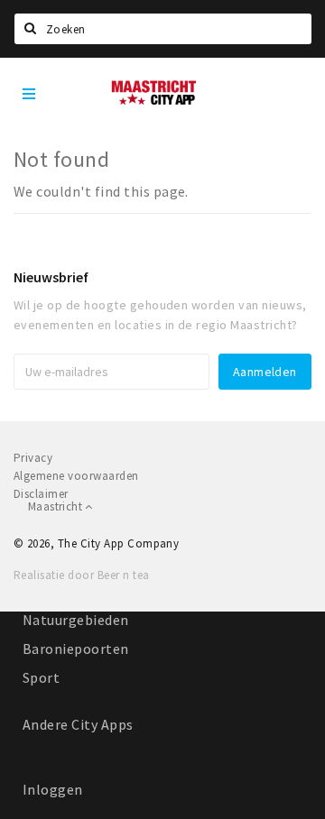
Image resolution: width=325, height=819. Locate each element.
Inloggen (53, 789)
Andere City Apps (78, 724)
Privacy (33, 457)
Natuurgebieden (76, 620)
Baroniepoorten (76, 649)
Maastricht (56, 506)
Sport (41, 677)
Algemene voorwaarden (76, 475)
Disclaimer (41, 494)
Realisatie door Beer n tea (81, 575)
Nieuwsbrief (51, 277)
